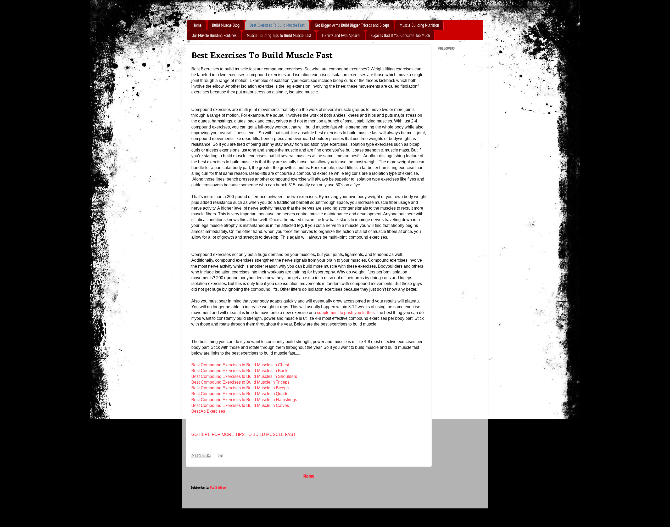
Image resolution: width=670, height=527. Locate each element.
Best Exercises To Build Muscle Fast (277, 25)
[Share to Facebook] (208, 455)
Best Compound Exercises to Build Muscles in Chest (240, 365)
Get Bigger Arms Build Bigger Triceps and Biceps (352, 25)
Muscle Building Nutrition (419, 25)
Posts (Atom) (218, 487)
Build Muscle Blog (225, 25)
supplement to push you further (345, 312)
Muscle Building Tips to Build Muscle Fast (279, 35)
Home (197, 25)
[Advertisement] (459, 179)
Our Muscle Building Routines (214, 35)
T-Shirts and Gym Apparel (341, 35)
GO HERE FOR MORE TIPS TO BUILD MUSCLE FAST (243, 434)
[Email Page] (219, 455)
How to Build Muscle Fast (185, 11)
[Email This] (193, 455)
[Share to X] (203, 455)
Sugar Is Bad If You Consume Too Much (400, 35)
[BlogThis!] (198, 455)
